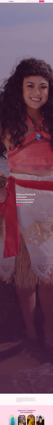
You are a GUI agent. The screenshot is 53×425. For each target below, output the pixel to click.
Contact (32, 1)
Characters (29, 1)
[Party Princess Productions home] (11, 1)
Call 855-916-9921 (25, 204)
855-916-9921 (36, 1)
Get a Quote (41, 1)
